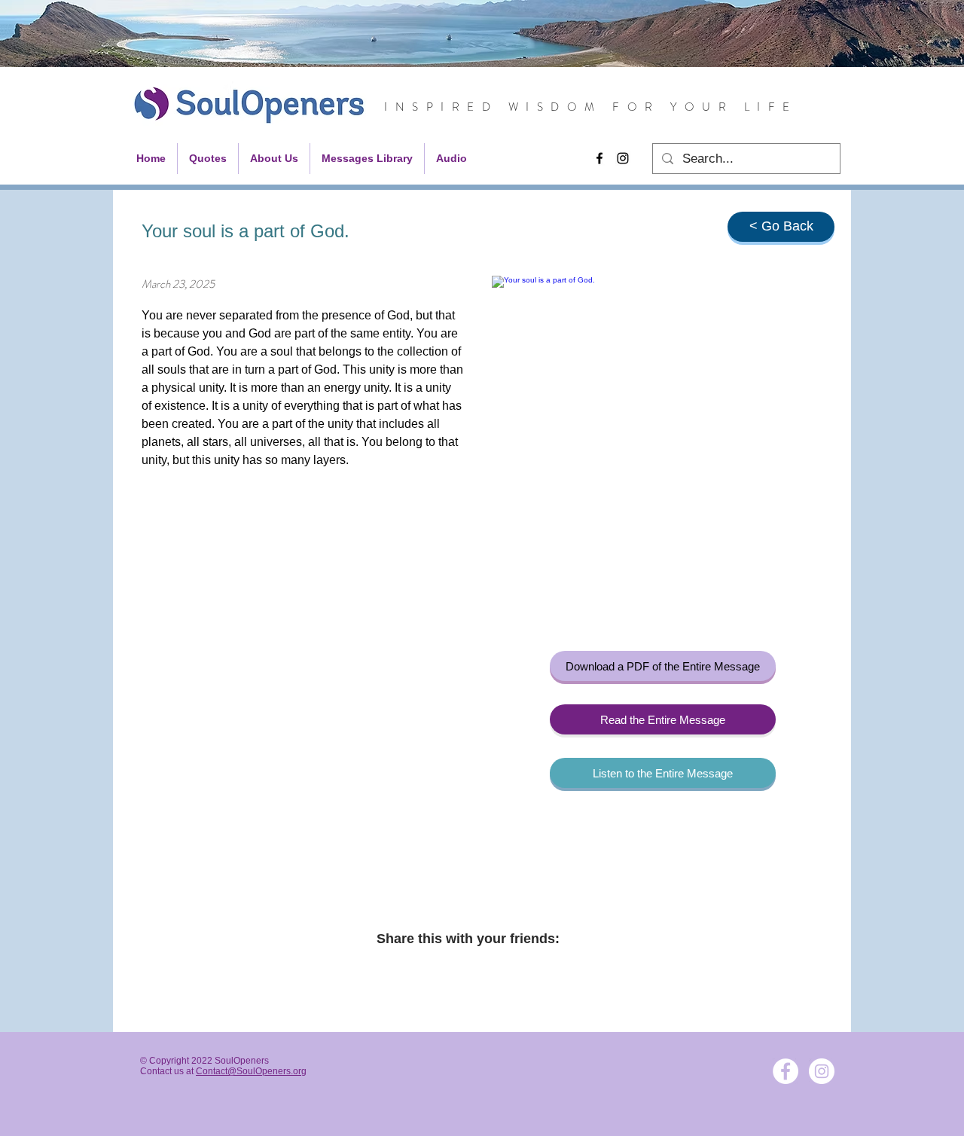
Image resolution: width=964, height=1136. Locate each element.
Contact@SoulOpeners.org (251, 1071)
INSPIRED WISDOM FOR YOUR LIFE (591, 107)
